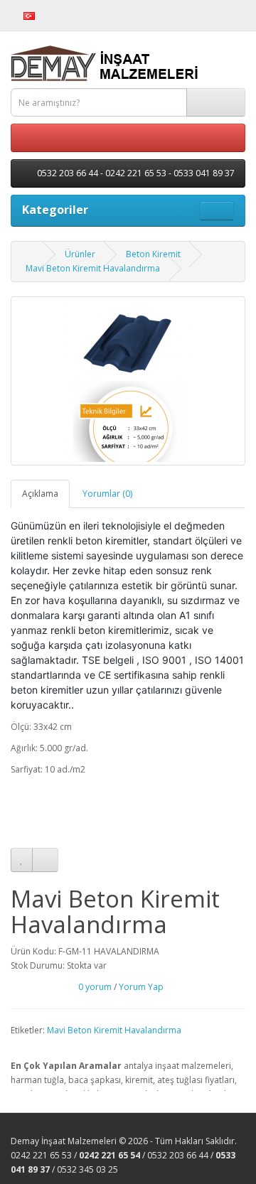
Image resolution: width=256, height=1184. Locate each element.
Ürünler (80, 254)
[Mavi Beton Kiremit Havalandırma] (128, 380)
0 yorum (95, 987)
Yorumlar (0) (107, 494)
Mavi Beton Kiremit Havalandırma (93, 268)
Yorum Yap (141, 987)
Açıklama (40, 494)
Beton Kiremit (153, 254)
